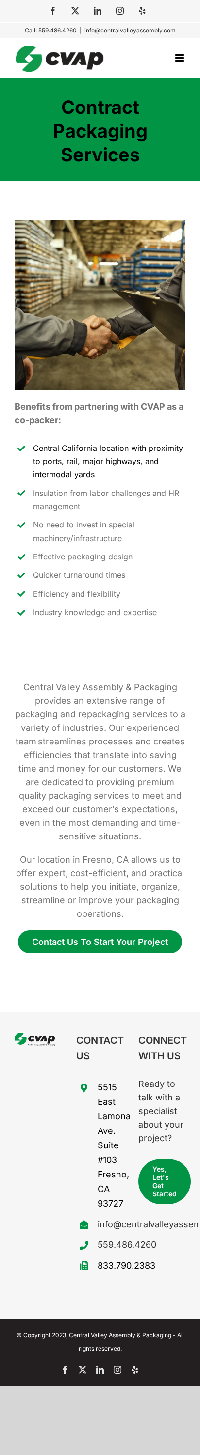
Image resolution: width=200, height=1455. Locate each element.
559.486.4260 (111, 1244)
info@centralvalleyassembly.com (130, 30)
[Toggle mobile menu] (180, 58)
